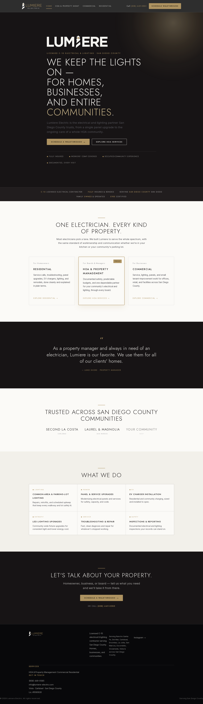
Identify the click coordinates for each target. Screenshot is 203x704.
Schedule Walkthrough (165, 6)
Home (49, 6)
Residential (105, 6)
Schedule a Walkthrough (68, 142)
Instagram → (140, 637)
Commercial (89, 6)
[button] (52, 281)
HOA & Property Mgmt (67, 6)
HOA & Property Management (42, 672)
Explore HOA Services (109, 142)
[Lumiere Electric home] (32, 6)
